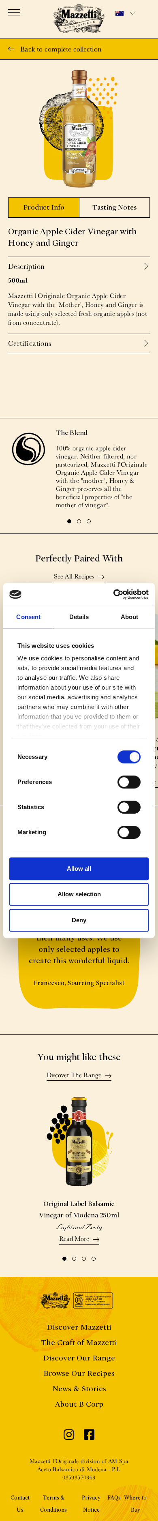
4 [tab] (94, 1259)
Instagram (69, 1437)
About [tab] (130, 616)
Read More (74, 1239)
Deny (79, 920)
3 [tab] (89, 521)
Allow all (79, 868)
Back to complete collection (61, 49)
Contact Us (20, 1503)
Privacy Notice (91, 1503)
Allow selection (79, 894)
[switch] (129, 781)
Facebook (89, 1437)
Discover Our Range (79, 1357)
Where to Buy (135, 1503)
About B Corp (79, 1404)
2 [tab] (79, 521)
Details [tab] (79, 616)
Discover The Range (74, 1075)
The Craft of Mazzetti (79, 1342)
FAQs (114, 1497)
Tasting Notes (114, 207)
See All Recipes (74, 577)
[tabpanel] (79, 468)
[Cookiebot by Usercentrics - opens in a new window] (114, 594)
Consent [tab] (28, 616)
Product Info (43, 207)
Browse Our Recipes (79, 1373)
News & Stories (79, 1388)
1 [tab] (69, 521)
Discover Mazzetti (79, 1327)
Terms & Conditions (53, 1503)
